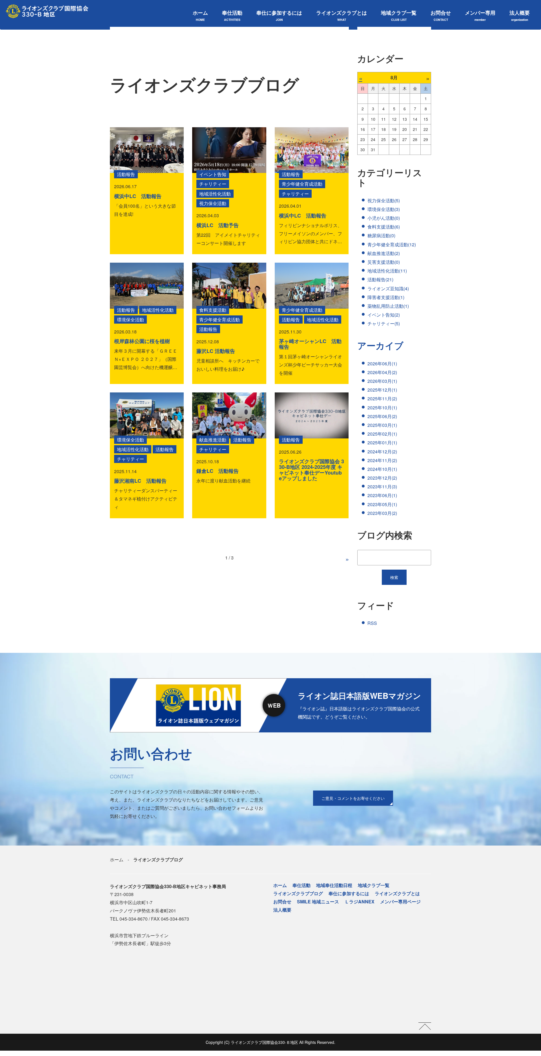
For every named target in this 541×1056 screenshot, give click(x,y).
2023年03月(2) (382, 513)
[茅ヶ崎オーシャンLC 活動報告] (312, 285)
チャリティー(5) (383, 323)
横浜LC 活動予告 (217, 225)
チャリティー (212, 184)
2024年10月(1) (382, 469)
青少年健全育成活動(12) (391, 244)
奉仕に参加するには (279, 15)
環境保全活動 (130, 319)
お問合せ (441, 15)
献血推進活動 (212, 439)
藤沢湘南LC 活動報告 (140, 480)
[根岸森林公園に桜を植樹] (147, 285)
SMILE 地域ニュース (318, 901)
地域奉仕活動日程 (334, 885)
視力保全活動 (212, 203)
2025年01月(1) (382, 442)
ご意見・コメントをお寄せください (353, 798)
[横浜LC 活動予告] (229, 150)
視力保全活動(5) (383, 200)
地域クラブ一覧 (398, 15)
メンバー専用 (480, 15)
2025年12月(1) (382, 390)
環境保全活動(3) (383, 209)
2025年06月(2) (382, 416)
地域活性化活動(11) (387, 270)
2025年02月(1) (382, 434)
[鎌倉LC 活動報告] (229, 415)
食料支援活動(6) (383, 226)
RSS (372, 623)
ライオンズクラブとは (341, 15)
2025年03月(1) (382, 425)
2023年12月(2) (382, 478)
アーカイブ (380, 345)
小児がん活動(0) (383, 218)
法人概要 (519, 15)
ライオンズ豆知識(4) (388, 288)
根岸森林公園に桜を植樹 (142, 341)
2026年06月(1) (382, 363)
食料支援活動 (212, 310)
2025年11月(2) (382, 398)
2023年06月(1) (382, 495)
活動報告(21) (380, 279)
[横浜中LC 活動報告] (147, 150)
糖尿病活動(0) (381, 235)
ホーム (200, 15)
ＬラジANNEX (359, 901)
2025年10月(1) (382, 407)
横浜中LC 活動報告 (137, 196)
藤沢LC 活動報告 (215, 351)
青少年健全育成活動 (302, 184)
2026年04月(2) (382, 372)
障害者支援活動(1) (385, 297)
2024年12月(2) (382, 451)
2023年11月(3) (382, 486)
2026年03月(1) (382, 381)
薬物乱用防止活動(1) (388, 306)
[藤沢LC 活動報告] (229, 285)
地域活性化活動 (215, 193)
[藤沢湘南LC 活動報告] (147, 415)
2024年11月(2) (382, 460)
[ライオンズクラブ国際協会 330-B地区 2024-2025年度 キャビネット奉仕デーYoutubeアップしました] (312, 415)
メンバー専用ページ (400, 901)
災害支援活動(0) (383, 262)
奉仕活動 (232, 15)
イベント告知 (212, 174)
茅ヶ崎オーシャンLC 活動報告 (310, 343)
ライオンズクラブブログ (298, 893)
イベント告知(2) (383, 314)
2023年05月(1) (382, 504)
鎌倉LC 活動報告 (217, 471)
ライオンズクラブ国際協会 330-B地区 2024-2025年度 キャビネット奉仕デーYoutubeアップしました (311, 470)
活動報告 (126, 174)
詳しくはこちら (270, 705)
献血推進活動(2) (383, 253)
